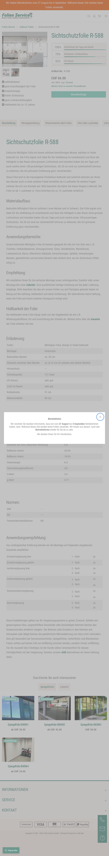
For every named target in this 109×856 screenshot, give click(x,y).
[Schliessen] (100, 417)
